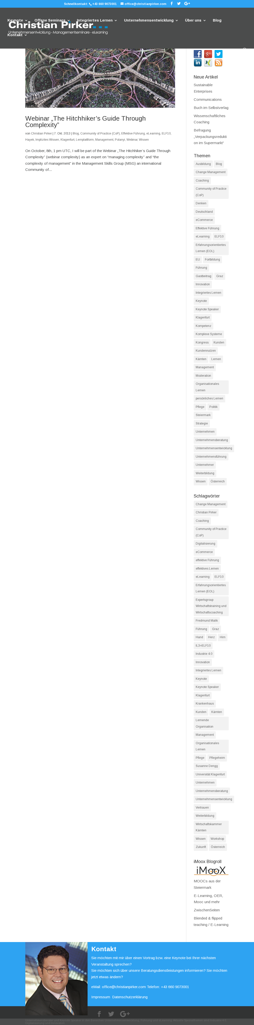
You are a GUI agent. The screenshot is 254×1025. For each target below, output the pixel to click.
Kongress (202, 342)
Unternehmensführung (211, 456)
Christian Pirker (41, 133)
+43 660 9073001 (104, 4)
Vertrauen (202, 807)
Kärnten (201, 359)
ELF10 (166, 133)
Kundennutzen (206, 350)
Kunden (219, 342)
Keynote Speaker (207, 309)
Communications (208, 99)
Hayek (29, 139)
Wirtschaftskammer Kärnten (209, 827)
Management (104, 139)
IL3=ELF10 (203, 645)
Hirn (222, 637)
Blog (217, 20)
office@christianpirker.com (124, 987)
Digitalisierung (205, 543)
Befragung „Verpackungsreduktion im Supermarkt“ (210, 136)
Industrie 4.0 (204, 654)
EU (198, 259)
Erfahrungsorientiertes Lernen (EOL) (211, 248)
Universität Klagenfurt (210, 774)
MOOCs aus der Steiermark (207, 884)
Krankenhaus (205, 703)
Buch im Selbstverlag (211, 107)
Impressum (100, 997)
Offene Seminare (49, 20)
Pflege (200, 407)
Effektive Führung (133, 133)
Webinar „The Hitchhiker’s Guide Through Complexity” (85, 122)
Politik (213, 407)
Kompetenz (203, 326)
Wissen (144, 139)
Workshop (217, 839)
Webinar (132, 139)
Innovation (203, 284)
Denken (201, 203)
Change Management (210, 172)
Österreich (218, 481)
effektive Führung (207, 560)
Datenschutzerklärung (130, 997)
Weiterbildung (205, 473)
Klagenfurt (67, 139)
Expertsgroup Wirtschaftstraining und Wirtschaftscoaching (211, 606)
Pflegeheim (217, 758)
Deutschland (204, 211)
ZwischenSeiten (207, 910)
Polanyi (120, 139)
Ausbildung (203, 164)
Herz (211, 637)
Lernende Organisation (204, 723)
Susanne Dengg (207, 766)
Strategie (202, 423)
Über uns (193, 20)
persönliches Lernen (209, 398)
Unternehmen (205, 431)
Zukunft (201, 847)
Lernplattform (85, 139)
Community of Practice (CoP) (100, 133)
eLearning (153, 133)
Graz (219, 276)
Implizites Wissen (47, 139)
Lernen (216, 359)
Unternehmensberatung (212, 440)
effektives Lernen (207, 568)
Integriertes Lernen (95, 20)
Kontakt (15, 35)
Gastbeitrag (203, 276)
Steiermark (203, 415)
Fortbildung (212, 259)
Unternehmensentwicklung (149, 20)
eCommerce (204, 220)
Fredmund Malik (207, 620)
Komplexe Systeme (209, 334)
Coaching (202, 180)
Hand (199, 637)
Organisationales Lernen (207, 387)
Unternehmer (205, 465)
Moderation (203, 375)
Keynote (15, 20)
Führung (201, 267)
